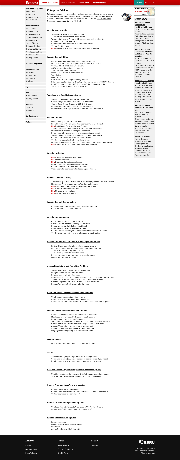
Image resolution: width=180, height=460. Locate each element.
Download (30, 104)
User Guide (30, 110)
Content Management (49, 2)
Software (29, 107)
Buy (27, 93)
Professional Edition (33, 49)
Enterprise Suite (32, 31)
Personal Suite (31, 40)
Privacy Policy (63, 445)
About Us (28, 445)
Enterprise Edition (33, 46)
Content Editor (83, 2)
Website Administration (57, 30)
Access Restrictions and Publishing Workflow (67, 266)
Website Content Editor (57, 57)
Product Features (32, 26)
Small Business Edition (35, 52)
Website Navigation (55, 153)
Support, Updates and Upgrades (61, 418)
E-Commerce (31, 75)
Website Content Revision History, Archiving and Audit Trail (73, 242)
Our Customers (32, 116)
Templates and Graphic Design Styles (64, 95)
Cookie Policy (63, 453)
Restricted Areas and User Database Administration (70, 293)
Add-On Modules (32, 69)
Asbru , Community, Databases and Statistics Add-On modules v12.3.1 (144, 53)
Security (51, 352)
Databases (30, 72)
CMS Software (31, 96)
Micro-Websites (54, 339)
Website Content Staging (58, 217)
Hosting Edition (32, 58)
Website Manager (68, 2)
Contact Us (149, 2)
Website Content (54, 117)
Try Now (139, 2)
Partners (29, 122)
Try (27, 87)
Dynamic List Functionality (59, 177)
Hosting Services (99, 2)
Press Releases (31, 453)
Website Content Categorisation (61, 202)
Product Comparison (34, 63)
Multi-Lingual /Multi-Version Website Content (67, 310)
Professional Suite (33, 34)
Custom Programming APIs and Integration (66, 385)
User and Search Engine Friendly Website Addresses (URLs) (74, 370)
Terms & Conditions (65, 449)
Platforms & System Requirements (33, 19)
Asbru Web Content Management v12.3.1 (142, 25)
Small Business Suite (34, 37)
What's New (30, 15)
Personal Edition (32, 55)
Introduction (30, 12)
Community (30, 78)
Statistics (29, 81)
